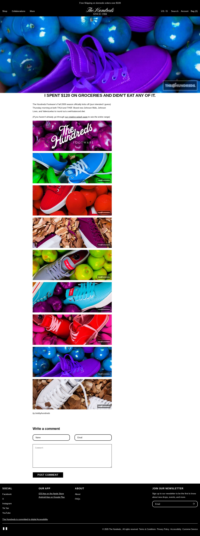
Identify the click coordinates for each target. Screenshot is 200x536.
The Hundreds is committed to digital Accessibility (25, 519)
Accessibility (175, 529)
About (77, 494)
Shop (4, 11)
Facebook (7, 494)
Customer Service (190, 529)
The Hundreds (115, 529)
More (32, 11)
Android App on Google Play (52, 497)
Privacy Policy (163, 529)
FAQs (77, 499)
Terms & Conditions (147, 529)
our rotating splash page (76, 117)
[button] (194, 11)
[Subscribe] (193, 504)
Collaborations (18, 11)
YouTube (6, 513)
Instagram (7, 503)
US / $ (164, 11)
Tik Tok (5, 508)
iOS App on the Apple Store (51, 493)
